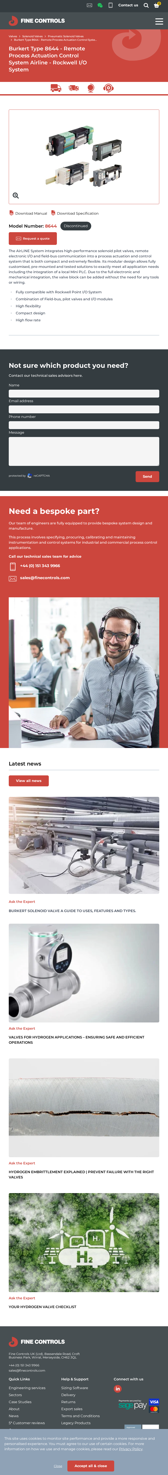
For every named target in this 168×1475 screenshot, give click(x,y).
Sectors (15, 1395)
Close (58, 1466)
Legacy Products (76, 1423)
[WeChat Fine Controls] (100, 7)
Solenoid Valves (32, 36)
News (14, 1416)
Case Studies (20, 1402)
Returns (68, 1402)
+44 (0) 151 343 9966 (40, 565)
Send (147, 476)
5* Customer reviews (27, 1423)
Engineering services (27, 1388)
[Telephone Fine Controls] (110, 6)
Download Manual (30, 213)
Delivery (68, 1395)
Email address (21, 401)
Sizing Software (74, 1388)
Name (14, 385)
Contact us (128, 5)
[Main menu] (159, 21)
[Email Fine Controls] (89, 6)
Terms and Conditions (80, 1416)
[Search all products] (146, 7)
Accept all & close (91, 1466)
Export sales (71, 1409)
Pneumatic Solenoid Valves (66, 36)
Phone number (22, 417)
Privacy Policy (130, 1449)
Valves (13, 36)
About (14, 1409)
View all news (29, 781)
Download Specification (77, 213)
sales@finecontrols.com (45, 577)
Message (16, 432)
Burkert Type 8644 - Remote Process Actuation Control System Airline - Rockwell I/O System (75, 39)
